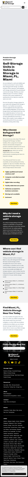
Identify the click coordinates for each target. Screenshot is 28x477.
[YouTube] (12, 363)
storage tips (6, 150)
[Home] (8, 3)
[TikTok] (19, 363)
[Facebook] (5, 363)
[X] (9, 363)
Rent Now (14, 203)
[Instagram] (16, 363)
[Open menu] (24, 3)
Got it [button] (14, 473)
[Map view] (23, 7)
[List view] (26, 7)
